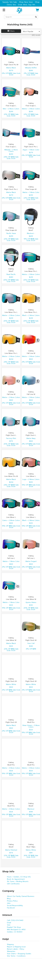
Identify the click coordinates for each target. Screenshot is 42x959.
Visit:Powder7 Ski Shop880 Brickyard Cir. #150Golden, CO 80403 (16, 928)
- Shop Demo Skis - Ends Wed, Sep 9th (23, 3)
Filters (12, 31)
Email (9, 922)
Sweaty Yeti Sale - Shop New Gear (17, 2)
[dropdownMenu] (4, 10)
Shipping (10, 944)
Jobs (8, 903)
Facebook (11, 908)
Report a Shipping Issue (16, 947)
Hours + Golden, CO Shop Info (19, 877)
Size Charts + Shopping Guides (19, 953)
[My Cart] (37, 11)
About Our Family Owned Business (20, 896)
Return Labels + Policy (15, 949)
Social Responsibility (15, 905)
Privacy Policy (12, 901)
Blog (8, 898)
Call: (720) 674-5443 (15, 920)
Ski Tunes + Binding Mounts (17, 881)
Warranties (11, 951)
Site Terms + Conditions (16, 956)
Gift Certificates (13, 884)
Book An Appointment (16, 879)
